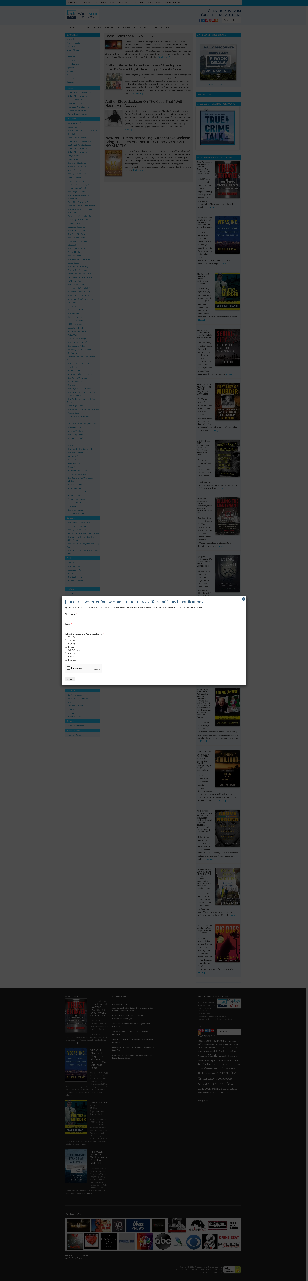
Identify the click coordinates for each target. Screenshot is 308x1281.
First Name (71, 614)
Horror (71, 656)
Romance (72, 646)
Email (68, 624)
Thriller (71, 640)
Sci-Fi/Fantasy (74, 650)
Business (72, 659)
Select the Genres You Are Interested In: (84, 634)
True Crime (73, 637)
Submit (70, 679)
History (71, 653)
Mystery (71, 643)
